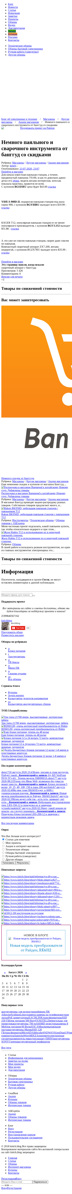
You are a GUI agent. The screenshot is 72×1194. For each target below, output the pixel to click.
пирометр (43, 1035)
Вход (11, 1128)
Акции (12, 31)
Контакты (13, 40)
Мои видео (14, 1067)
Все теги (6, 1047)
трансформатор (13, 1032)
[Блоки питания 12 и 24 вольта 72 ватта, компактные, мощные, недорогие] (36, 741)
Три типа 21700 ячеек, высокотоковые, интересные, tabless (34, 723)
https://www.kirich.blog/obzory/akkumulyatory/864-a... (33, 889)
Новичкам (14, 13)
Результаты (23, 863)
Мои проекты (13, 842)
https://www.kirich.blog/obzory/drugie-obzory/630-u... (32, 893)
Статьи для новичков (17, 839)
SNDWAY (48, 1032)
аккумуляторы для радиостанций (20, 1011)
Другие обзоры (16, 54)
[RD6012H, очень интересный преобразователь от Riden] (34, 726)
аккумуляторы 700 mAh (25, 1023)
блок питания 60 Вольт (18, 1026)
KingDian (59, 1032)
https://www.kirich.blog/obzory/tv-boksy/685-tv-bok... (32, 923)
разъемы (45, 1026)
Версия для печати (12, 276)
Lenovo (24, 1014)
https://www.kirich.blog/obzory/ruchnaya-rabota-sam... (33, 916)
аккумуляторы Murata (20, 1029)
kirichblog (6, 620)
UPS (67, 1032)
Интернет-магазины (19, 1167)
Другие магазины (36, 162)
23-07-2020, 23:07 (29, 168)
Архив (18, 965)
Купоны (12, 34)
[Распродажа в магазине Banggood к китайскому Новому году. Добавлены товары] (36, 490)
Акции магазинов (58, 162)
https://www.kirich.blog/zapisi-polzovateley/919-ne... (32, 919)
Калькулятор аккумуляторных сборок (29, 703)
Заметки (12, 16)
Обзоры (12, 22)
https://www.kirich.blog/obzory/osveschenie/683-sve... (32, 909)
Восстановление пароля (21, 1134)
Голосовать (8, 863)
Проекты (13, 19)
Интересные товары (19, 1105)
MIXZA (33, 1035)
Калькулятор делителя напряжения (28, 698)
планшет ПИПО (44, 1038)
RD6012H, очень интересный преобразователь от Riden (33, 729)
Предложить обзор (12, 632)
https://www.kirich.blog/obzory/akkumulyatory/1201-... (33, 896)
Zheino (51, 1020)
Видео (11, 25)
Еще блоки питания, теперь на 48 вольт (23, 735)
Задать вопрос (16, 695)
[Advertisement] (36, 86)
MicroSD (27, 1032)
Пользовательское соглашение (25, 1137)
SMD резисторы (48, 1023)
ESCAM (36, 1026)
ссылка (52, 186)
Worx (26, 1035)
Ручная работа (16, 1084)
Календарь (7, 965)
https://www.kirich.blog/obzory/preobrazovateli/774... (32, 883)
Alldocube (37, 1032)
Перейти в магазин (12, 171)
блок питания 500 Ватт (22, 1020)
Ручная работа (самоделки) (23, 51)
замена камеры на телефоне (44, 1014)
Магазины (18, 162)
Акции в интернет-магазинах (22, 846)
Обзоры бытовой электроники (25, 48)
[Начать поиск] (33, 595)
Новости (13, 7)
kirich (13, 165)
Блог (10, 4)
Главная (12, 1158)
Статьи (12, 10)
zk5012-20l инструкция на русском (24, 913)
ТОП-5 (5, 710)
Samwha (19, 1035)
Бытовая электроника (20, 1081)
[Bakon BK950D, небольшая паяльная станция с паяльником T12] (36, 511)
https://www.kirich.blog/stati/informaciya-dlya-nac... (31, 876)
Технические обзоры (20, 45)
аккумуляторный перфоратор (33, 1041)
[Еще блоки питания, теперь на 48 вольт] (25, 732)
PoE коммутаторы (18, 1017)
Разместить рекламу (12, 635)
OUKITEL (41, 1020)
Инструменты (20, 520)
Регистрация (15, 1131)
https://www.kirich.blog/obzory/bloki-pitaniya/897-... (32, 906)
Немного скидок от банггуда (17, 478)
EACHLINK (36, 1017)
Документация (16, 28)
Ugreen (13, 1041)
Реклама (12, 37)
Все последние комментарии (17, 823)
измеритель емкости (23, 1038)
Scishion (15, 1014)
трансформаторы (52, 1017)
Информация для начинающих (25, 1058)
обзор (16, 180)
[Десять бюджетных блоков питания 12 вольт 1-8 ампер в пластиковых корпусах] (36, 753)
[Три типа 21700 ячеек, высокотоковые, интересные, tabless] (36, 720)
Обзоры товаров (17, 1102)
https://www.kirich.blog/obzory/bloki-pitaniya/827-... (32, 879)
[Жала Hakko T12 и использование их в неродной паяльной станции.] (36, 535)
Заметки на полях (18, 1061)
